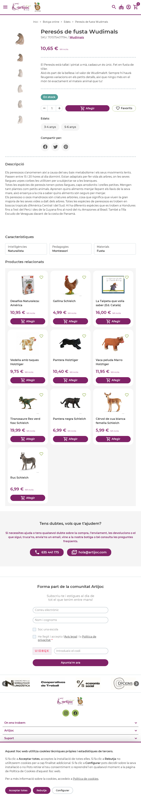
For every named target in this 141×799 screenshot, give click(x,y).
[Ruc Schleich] (28, 475)
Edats (67, 21)
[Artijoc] (27, 7)
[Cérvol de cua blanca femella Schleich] (113, 416)
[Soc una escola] (121, 7)
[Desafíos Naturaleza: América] (28, 299)
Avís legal (70, 636)
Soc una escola (48, 629)
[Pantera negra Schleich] (70, 416)
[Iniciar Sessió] (128, 8)
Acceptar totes (18, 790)
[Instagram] (65, 713)
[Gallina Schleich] (70, 299)
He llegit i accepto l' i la (67, 638)
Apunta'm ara (70, 662)
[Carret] (135, 7)
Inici (35, 21)
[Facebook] (75, 713)
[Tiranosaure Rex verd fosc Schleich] (28, 416)
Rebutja (42, 790)
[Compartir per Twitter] (55, 147)
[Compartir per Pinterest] (65, 147)
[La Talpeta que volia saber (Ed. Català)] (113, 299)
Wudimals (76, 37)
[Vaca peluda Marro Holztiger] (113, 358)
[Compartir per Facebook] (45, 147)
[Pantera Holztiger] (70, 358)
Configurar (62, 790)
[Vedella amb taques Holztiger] (28, 358)
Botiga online (51, 21)
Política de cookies (85, 778)
